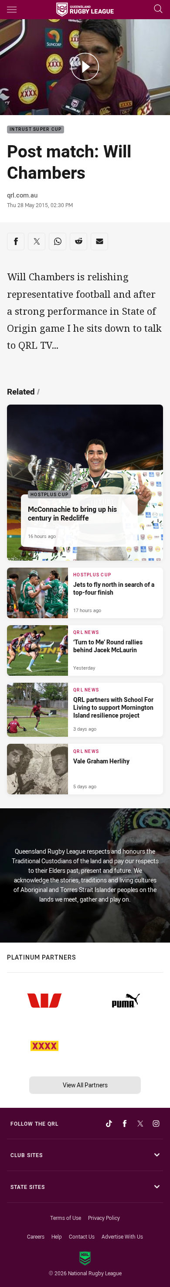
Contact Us (82, 1236)
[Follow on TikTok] (108, 1123)
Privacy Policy (104, 1217)
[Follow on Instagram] (156, 1123)
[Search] (158, 9)
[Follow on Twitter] (140, 1123)
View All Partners (85, 1085)
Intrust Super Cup (35, 130)
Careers (35, 1236)
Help (56, 1236)
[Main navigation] (12, 9)
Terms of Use (65, 1217)
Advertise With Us (122, 1236)
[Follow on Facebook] (124, 1123)
